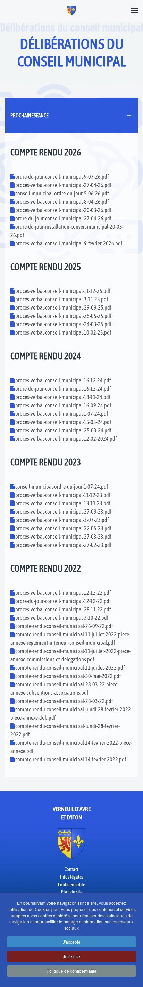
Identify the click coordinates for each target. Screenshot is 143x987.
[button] (134, 10)
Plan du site (71, 892)
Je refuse (71, 956)
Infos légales (71, 877)
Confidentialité (71, 884)
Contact (71, 869)
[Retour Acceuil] (71, 10)
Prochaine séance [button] (29, 115)
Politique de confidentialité (71, 971)
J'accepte (72, 942)
